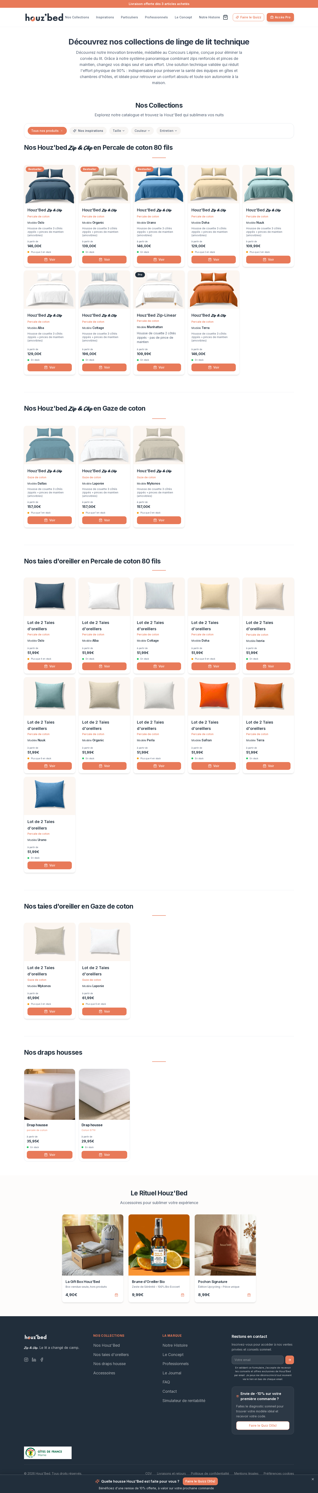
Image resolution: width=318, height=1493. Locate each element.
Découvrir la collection (159, 799)
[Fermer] (201, 682)
